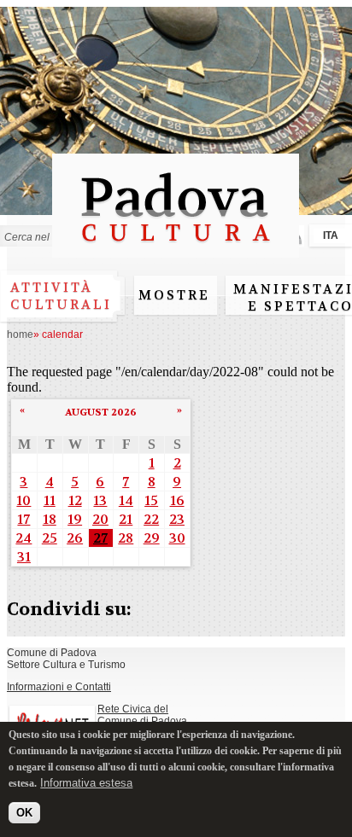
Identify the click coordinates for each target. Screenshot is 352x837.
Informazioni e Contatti (59, 687)
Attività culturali (61, 296)
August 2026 (101, 412)
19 (74, 519)
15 (151, 500)
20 (100, 519)
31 (24, 557)
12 (75, 500)
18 (49, 519)
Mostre (174, 295)
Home (20, 334)
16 (177, 500)
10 (23, 500)
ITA (330, 235)
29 (152, 538)
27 (100, 538)
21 (125, 519)
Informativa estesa (86, 782)
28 (125, 538)
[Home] (175, 249)
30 (177, 538)
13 (100, 500)
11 (50, 500)
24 (23, 538)
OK (24, 812)
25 (49, 538)
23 (177, 519)
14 (126, 500)
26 (75, 538)
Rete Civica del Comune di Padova (142, 715)
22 (151, 519)
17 (23, 519)
